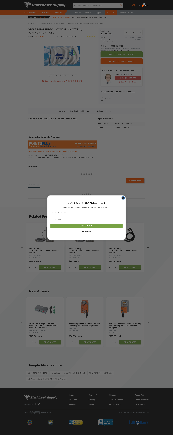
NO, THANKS (86, 232)
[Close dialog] (123, 197)
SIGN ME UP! (86, 226)
